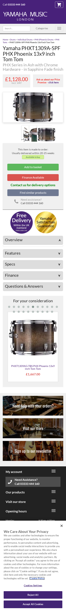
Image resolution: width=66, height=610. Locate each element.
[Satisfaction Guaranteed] (45, 222)
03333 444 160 (16, 4)
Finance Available (33, 177)
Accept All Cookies (33, 604)
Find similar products (33, 192)
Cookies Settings (33, 585)
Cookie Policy (37, 578)
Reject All (32, 594)
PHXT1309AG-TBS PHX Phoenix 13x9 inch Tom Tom (33, 367)
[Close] (62, 526)
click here (53, 82)
